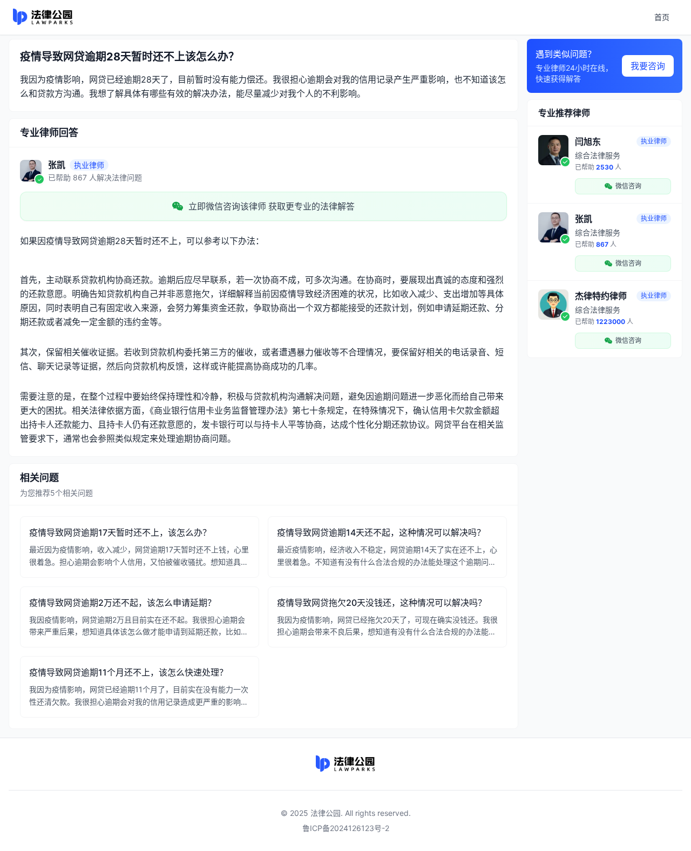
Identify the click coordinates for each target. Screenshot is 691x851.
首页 (661, 17)
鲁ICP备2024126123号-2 (345, 828)
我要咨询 (648, 65)
